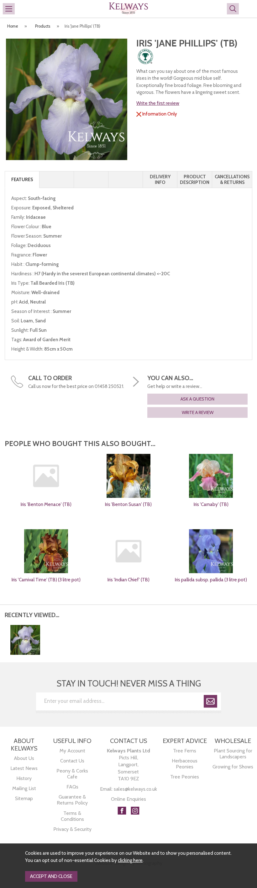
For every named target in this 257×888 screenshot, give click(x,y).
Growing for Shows (232, 767)
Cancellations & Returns (232, 179)
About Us (24, 758)
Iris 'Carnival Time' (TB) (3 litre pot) (46, 580)
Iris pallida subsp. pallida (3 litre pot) (211, 580)
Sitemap (24, 798)
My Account (72, 751)
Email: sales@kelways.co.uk (128, 789)
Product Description (194, 179)
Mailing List (24, 788)
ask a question (197, 399)
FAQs (72, 787)
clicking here (130, 860)
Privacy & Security (72, 829)
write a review (197, 412)
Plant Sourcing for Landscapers (233, 754)
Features (22, 179)
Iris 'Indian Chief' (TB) (128, 580)
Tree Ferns (184, 751)
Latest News (24, 768)
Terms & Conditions (72, 816)
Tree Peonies (184, 777)
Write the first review (157, 103)
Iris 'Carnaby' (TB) (211, 504)
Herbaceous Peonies (184, 764)
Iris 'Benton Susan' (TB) (128, 504)
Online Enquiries (128, 799)
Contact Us (72, 761)
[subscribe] (210, 702)
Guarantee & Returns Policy (72, 800)
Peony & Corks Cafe (72, 774)
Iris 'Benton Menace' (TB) (46, 504)
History (24, 778)
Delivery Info (160, 179)
